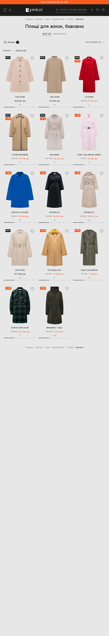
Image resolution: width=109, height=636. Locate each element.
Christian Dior (20, 328)
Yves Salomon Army (89, 155)
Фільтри (12, 42)
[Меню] (5, 10)
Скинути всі (21, 50)
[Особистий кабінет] (92, 10)
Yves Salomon (89, 270)
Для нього (60, 34)
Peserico (54, 212)
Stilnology (54, 270)
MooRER (54, 155)
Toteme (89, 97)
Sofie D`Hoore (19, 212)
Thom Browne (20, 155)
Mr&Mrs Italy (54, 328)
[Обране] (97, 10)
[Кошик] (103, 10)
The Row (20, 97)
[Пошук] (10, 10)
